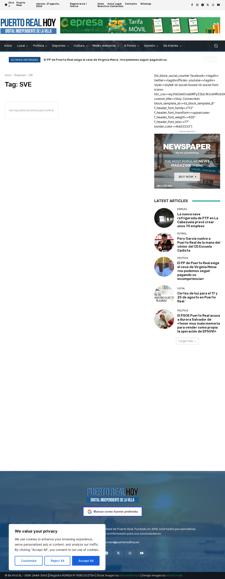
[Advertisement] (112, 413)
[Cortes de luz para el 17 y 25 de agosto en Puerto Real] (164, 295)
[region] (57, 547)
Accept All (85, 561)
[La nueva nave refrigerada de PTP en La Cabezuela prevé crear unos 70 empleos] (164, 218)
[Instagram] (197, 5)
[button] (216, 46)
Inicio (8, 75)
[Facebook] (192, 5)
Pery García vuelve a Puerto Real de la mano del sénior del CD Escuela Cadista (198, 244)
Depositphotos (130, 575)
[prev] (206, 59)
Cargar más (185, 341)
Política (182, 258)
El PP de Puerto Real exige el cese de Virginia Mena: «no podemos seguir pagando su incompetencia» (198, 271)
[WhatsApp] (213, 5)
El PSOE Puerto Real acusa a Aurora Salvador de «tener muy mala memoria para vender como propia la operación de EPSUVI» (198, 323)
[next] (213, 59)
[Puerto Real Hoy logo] (112, 494)
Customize (28, 561)
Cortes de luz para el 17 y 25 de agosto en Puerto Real (87, 59)
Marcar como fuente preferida (116, 511)
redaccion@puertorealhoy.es (119, 542)
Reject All (57, 561)
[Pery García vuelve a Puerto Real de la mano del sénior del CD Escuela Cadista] (164, 242)
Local (181, 288)
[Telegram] (202, 5)
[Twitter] (207, 5)
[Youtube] (218, 5)
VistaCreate (174, 575)
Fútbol (182, 233)
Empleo (182, 209)
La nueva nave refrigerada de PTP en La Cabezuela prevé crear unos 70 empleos (197, 220)
